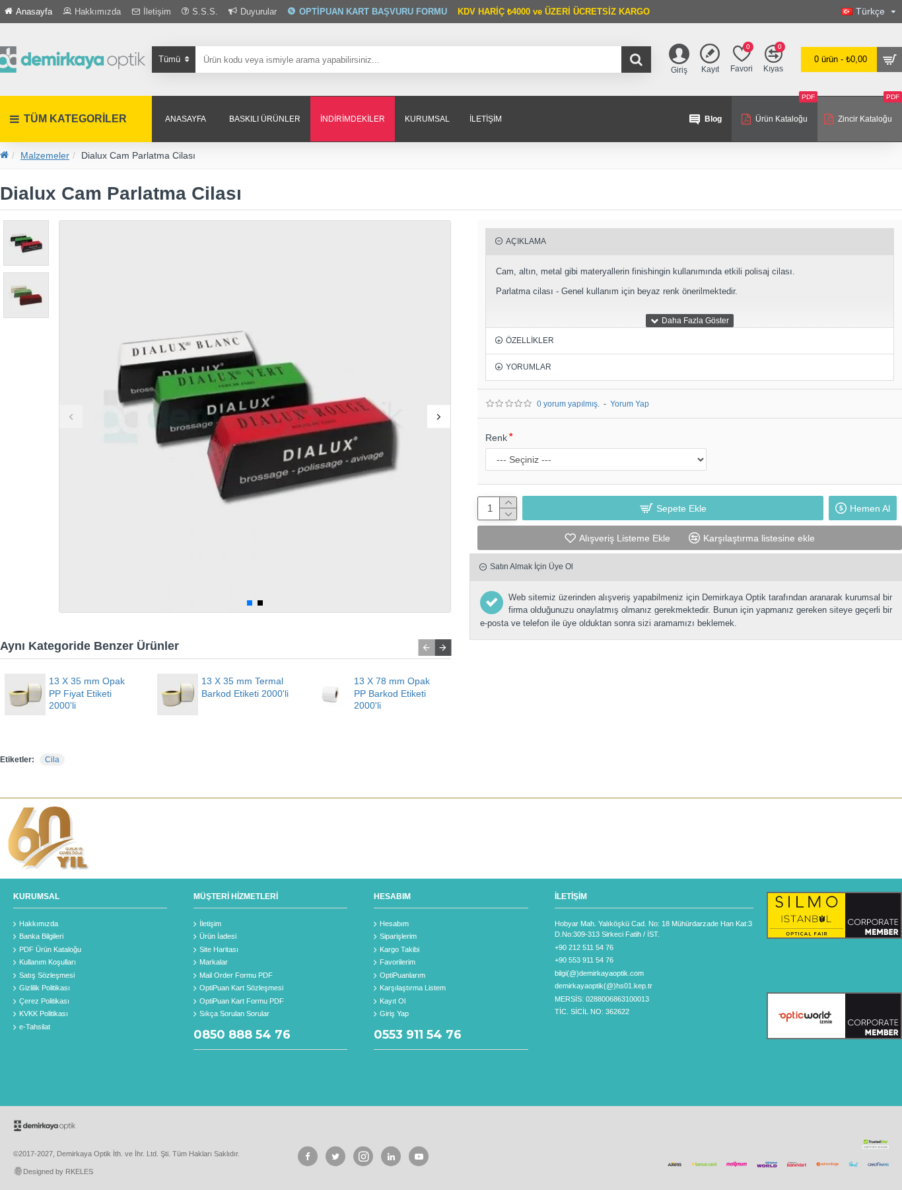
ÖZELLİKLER (530, 340)
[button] (71, 416)
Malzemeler (44, 155)
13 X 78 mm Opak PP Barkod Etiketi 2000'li (392, 693)
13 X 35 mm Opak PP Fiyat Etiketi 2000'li (87, 693)
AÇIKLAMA (526, 241)
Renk (496, 437)
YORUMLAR (528, 367)
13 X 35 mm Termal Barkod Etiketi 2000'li (245, 687)
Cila (52, 759)
